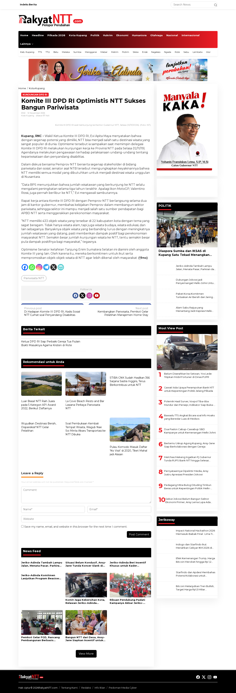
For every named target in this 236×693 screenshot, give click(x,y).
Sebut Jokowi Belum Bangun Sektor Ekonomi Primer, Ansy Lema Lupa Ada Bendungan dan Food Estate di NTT (188, 500)
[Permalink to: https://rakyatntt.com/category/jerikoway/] (216, 519)
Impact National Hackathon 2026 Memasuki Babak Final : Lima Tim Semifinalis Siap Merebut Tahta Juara (195, 532)
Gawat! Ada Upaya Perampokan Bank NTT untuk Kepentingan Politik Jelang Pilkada (189, 389)
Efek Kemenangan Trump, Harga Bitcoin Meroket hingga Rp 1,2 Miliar (195, 560)
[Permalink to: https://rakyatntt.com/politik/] (216, 205)
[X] (53, 267)
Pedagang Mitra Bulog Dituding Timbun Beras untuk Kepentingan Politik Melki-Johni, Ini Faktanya (187, 486)
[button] (214, 4)
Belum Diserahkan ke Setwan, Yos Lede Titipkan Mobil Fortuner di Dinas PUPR (188, 375)
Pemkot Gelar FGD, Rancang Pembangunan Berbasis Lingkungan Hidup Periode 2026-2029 (40, 639)
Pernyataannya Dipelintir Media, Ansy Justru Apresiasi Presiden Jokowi (186, 473)
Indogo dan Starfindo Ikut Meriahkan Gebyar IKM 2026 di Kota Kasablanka (194, 546)
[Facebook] (25, 267)
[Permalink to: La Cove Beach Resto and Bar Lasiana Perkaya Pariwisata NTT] (85, 384)
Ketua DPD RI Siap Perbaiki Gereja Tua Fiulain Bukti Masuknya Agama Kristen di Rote (50, 343)
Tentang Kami (69, 687)
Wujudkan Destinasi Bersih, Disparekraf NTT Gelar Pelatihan (38, 427)
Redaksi (86, 687)
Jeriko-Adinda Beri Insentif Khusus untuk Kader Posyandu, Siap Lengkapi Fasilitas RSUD (128, 564)
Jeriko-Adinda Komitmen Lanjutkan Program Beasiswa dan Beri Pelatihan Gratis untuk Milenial (41, 577)
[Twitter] (82, 296)
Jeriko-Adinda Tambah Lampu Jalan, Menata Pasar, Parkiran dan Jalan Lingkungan (41, 564)
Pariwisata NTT (34, 278)
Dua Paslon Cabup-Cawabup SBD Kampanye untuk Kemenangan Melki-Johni (190, 431)
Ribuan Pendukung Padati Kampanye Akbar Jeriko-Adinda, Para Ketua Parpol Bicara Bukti (127, 601)
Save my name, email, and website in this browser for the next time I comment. (75, 526)
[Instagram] (39, 267)
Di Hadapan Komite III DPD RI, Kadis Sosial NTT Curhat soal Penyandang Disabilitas (52, 312)
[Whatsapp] (32, 267)
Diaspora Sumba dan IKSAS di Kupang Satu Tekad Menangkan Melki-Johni (184, 253)
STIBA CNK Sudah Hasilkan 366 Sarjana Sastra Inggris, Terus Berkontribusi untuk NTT (130, 381)
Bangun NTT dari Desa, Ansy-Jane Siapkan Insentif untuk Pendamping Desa (85, 639)
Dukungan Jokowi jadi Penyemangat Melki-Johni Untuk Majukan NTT (195, 281)
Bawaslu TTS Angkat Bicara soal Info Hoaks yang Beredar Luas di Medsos (189, 417)
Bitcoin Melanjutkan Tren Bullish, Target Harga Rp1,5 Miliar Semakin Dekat (195, 588)
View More (86, 653)
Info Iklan (100, 687)
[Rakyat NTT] (50, 20)
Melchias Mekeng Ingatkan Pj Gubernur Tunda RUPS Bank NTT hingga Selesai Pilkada (187, 459)
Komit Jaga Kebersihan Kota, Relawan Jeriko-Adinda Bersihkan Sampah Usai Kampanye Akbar (85, 601)
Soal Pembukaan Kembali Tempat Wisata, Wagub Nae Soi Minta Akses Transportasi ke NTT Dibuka (85, 429)
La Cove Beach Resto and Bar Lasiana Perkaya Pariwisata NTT (84, 404)
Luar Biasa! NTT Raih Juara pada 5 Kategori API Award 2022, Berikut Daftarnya (38, 404)
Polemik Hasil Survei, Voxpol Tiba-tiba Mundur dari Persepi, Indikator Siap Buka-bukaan (189, 403)
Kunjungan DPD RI (35, 94)
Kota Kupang (27, 115)
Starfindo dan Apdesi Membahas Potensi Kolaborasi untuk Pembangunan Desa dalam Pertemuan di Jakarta (195, 574)
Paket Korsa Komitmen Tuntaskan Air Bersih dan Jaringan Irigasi (196, 295)
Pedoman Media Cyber (123, 687)
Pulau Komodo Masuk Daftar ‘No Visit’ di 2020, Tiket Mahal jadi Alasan (128, 450)
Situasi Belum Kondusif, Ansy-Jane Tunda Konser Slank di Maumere (85, 564)
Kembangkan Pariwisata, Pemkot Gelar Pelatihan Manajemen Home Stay (123, 312)
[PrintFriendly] (61, 267)
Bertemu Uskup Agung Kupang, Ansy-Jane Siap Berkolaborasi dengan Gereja (189, 445)
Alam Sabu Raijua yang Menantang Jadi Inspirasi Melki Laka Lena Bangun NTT (194, 309)
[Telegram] (46, 267)
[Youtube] (96, 296)
